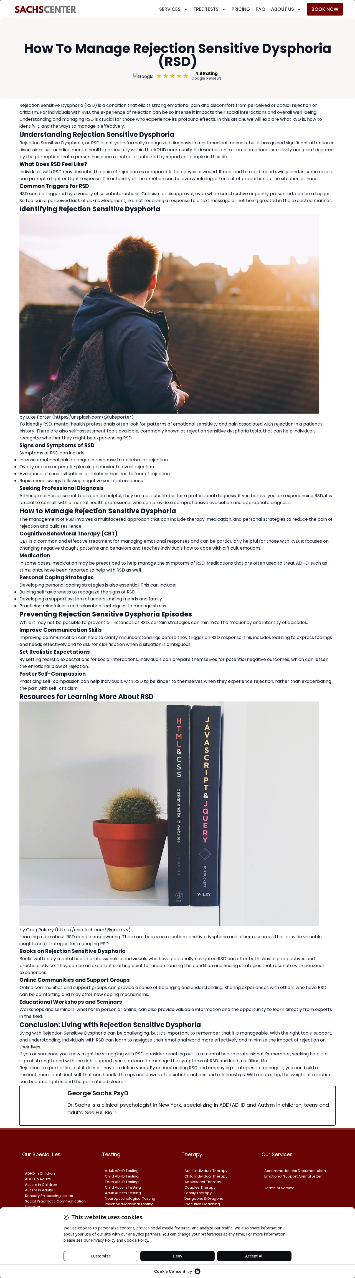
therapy (196, 519)
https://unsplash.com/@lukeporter (92, 417)
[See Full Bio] (115, 1112)
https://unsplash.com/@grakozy (92, 930)
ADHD (302, 563)
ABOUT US (282, 9)
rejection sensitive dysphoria (197, 937)
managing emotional (143, 541)
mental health (87, 150)
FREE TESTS (206, 9)
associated (251, 424)
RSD (222, 958)
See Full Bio (98, 1112)
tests (255, 431)
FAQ (260, 9)
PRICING (241, 9)
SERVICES (170, 9)
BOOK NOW (324, 9)
